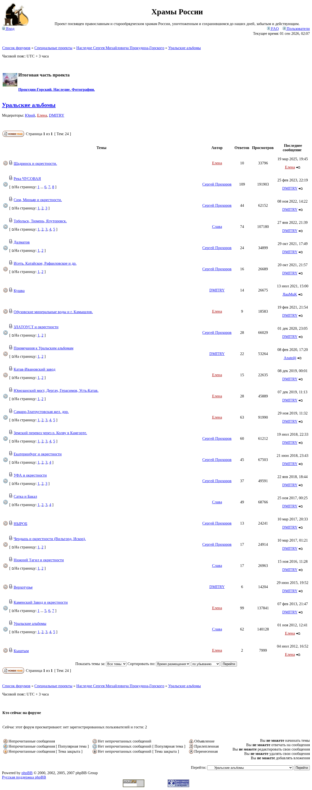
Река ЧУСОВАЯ (27, 179)
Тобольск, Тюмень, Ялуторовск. (40, 221)
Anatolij (290, 358)
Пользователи (298, 29)
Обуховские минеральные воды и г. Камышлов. (53, 312)
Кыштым (21, 651)
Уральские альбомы (184, 48)
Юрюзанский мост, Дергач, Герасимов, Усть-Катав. (56, 390)
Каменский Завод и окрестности (41, 602)
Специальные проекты (53, 48)
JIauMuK (290, 294)
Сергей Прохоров (217, 184)
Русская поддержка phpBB (24, 777)
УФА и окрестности (30, 475)
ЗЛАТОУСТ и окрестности (36, 327)
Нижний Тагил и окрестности (39, 560)
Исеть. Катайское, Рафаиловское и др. (45, 263)
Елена (42, 115)
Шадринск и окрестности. (35, 163)
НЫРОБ (20, 524)
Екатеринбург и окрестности (38, 454)
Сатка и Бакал (25, 496)
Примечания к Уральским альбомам (43, 348)
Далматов (22, 242)
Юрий (30, 115)
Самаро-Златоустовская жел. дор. (41, 412)
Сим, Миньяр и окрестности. (38, 200)
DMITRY (56, 115)
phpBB (27, 773)
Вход (9, 29)
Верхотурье (23, 587)
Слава (217, 227)
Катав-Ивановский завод (34, 369)
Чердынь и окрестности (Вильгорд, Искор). (50, 539)
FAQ (274, 29)
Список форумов (16, 48)
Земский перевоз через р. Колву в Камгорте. (50, 433)
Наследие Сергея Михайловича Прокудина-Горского (120, 48)
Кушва (19, 291)
